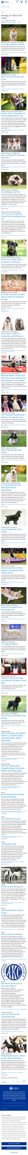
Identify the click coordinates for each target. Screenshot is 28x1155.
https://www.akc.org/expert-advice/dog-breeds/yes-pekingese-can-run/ (13, 206)
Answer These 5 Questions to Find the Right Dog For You (13, 114)
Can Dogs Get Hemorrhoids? (12, 44)
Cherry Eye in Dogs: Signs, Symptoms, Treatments (11, 260)
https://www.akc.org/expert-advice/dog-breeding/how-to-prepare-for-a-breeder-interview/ (13, 167)
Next (24, 1081)
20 (4, 20)
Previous (4, 1082)
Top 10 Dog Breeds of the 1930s (11, 530)
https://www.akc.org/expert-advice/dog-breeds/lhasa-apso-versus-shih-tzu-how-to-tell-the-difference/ (13, 351)
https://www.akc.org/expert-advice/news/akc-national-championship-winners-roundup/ (13, 425)
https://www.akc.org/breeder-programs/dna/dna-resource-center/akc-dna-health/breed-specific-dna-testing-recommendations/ (13, 811)
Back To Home (5, 6)
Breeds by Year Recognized (12, 886)
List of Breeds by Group (10, 819)
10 (2, 20)
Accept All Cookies (14, 1143)
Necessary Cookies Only (14, 1148)
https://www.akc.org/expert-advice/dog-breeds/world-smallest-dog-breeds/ (13, 726)
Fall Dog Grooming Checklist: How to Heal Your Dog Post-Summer (13, 296)
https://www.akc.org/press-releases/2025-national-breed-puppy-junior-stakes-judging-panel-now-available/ (13, 758)
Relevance (8, 22)
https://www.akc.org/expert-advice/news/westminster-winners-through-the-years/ (12, 582)
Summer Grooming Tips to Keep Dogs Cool (12, 608)
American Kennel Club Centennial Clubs (10, 1015)
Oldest (19, 22)
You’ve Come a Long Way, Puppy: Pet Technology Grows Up (13, 216)
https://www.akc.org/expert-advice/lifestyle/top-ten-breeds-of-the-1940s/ (13, 460)
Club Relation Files (8, 844)
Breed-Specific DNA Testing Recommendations (12, 795)
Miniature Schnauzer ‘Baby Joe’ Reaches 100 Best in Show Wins (13, 680)
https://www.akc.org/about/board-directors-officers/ (10, 1009)
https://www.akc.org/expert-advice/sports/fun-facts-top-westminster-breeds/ (13, 504)
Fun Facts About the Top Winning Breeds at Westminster (11, 487)
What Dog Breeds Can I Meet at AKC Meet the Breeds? (13, 1057)
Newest (14, 22)
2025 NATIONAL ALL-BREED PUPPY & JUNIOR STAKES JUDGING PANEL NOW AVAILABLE (13, 737)
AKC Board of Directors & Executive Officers (11, 984)
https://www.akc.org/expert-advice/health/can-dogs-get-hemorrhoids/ (13, 52)
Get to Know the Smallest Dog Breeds (13, 716)
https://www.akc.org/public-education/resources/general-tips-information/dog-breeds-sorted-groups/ (12, 837)
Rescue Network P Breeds (11, 934)
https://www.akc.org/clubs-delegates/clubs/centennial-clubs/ (12, 1031)
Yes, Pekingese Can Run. (11, 192)
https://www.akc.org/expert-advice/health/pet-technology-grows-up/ (13, 235)
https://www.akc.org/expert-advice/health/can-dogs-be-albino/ (12, 653)
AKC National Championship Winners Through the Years (13, 416)
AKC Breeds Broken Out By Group (12, 911)
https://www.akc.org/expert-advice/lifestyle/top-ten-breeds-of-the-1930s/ (13, 543)
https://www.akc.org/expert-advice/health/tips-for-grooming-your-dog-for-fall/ (13, 309)
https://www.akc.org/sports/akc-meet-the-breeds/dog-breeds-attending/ (12, 1073)
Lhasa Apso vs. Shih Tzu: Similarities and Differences (12, 334)
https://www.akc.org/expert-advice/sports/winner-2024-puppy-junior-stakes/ (13, 390)
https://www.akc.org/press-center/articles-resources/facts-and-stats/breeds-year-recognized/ (12, 903)
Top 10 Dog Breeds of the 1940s (11, 451)
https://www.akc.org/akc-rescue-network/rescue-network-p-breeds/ (13, 959)
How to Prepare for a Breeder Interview (13, 156)
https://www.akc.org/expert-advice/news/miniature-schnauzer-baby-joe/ (13, 691)
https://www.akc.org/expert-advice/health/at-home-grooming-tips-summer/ (13, 619)
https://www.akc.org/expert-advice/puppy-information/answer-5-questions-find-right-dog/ (13, 130)
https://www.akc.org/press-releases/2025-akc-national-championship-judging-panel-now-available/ (11, 787)
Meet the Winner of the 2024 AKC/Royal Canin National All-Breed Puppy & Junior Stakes (13, 377)
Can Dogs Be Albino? (9, 644)
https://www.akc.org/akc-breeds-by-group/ (9, 929)
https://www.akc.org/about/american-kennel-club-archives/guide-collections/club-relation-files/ (13, 862)
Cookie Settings (14, 1152)
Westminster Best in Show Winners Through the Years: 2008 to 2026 (12, 570)
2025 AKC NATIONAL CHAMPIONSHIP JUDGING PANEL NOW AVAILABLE (12, 768)
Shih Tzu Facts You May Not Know (12, 78)
